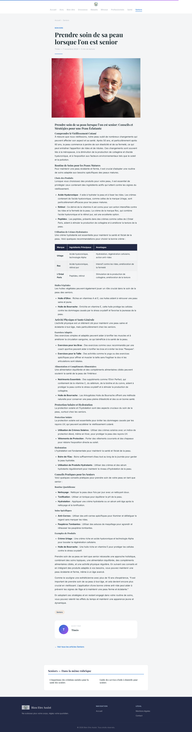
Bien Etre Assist (41, 707)
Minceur (104, 10)
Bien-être (71, 10)
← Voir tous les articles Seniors (69, 647)
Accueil (53, 10)
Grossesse (83, 10)
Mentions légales (143, 711)
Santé (129, 10)
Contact (139, 715)
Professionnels (117, 10)
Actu (62, 10)
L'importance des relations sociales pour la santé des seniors (69, 681)
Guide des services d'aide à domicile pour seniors (119, 681)
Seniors (138, 10)
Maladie (94, 10)
